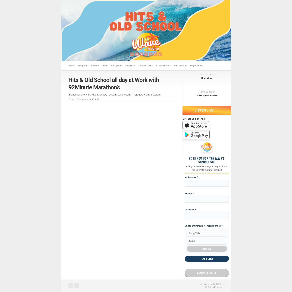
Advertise (130, 65)
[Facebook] (70, 285)
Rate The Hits (180, 65)
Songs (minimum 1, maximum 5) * (204, 225)
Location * (190, 209)
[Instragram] (76, 285)
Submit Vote (207, 273)
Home (71, 65)
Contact (142, 65)
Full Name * (191, 177)
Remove (206, 248)
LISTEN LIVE (204, 110)
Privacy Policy (163, 65)
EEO (151, 65)
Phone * (189, 193)
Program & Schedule (88, 65)
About (105, 65)
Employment (196, 65)
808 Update (116, 65)
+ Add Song (206, 258)
